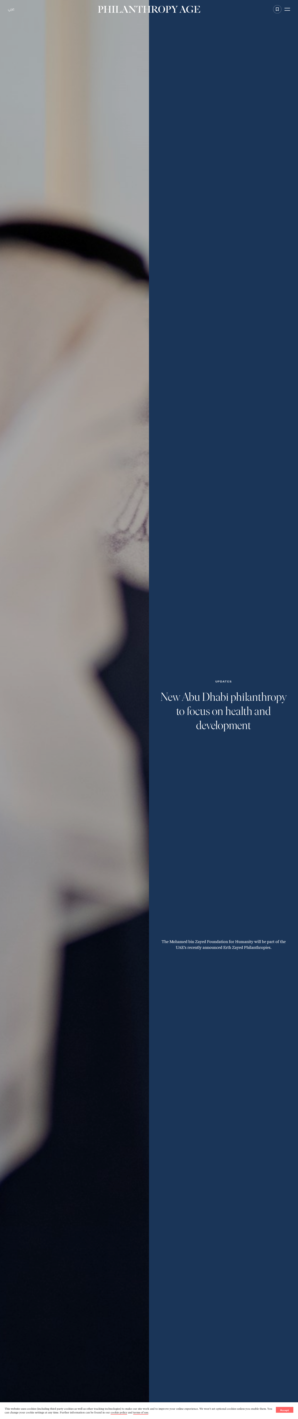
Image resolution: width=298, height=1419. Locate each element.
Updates (223, 681)
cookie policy (119, 1412)
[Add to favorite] (277, 9)
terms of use (140, 1412)
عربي (11, 9)
